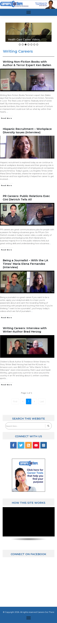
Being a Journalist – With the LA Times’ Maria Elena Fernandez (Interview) (25, 264)
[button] (28, 32)
